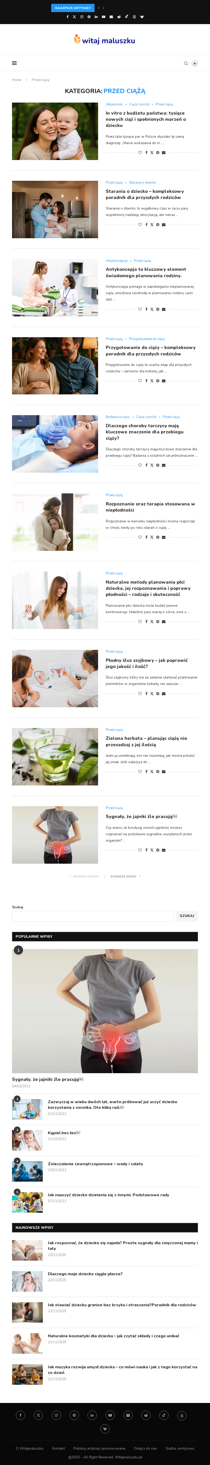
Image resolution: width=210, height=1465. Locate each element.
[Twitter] (74, 17)
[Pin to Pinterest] (157, 152)
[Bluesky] (142, 17)
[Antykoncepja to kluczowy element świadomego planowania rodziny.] (55, 287)
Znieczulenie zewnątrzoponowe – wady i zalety (95, 1164)
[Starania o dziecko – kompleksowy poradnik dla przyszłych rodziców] (55, 209)
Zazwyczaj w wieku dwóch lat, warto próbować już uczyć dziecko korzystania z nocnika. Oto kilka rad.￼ (112, 1104)
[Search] (185, 63)
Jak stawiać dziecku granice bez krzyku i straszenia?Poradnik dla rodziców (122, 1305)
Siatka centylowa (180, 1448)
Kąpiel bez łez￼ (64, 1133)
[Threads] (134, 17)
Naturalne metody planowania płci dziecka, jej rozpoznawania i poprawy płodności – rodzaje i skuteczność (148, 588)
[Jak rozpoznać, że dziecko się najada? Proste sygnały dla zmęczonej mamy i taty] (27, 1250)
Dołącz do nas (145, 1448)
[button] (99, 8)
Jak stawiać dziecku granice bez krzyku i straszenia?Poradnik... (109, 8)
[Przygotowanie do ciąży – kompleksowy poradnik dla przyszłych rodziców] (55, 366)
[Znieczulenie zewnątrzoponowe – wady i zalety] (27, 1171)
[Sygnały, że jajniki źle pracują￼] (55, 835)
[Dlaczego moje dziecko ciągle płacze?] (27, 1281)
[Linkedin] (96, 17)
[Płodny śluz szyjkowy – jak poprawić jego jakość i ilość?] (55, 678)
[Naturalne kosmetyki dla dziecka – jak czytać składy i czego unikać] (27, 1343)
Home (16, 80)
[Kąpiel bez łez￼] (27, 1140)
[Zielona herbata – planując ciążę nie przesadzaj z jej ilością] (55, 756)
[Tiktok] (126, 17)
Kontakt (58, 1448)
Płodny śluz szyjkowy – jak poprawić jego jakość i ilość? (147, 663)
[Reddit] (119, 17)
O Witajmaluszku (30, 1448)
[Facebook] (67, 17)
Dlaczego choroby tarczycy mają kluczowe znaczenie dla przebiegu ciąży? (145, 432)
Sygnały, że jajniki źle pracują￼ (141, 816)
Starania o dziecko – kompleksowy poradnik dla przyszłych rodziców (145, 194)
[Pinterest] (89, 17)
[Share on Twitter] (152, 152)
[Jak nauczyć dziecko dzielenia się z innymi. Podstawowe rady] (27, 1202)
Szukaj (17, 907)
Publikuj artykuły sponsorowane (99, 1448)
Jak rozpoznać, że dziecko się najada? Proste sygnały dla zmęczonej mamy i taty (123, 1245)
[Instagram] (81, 17)
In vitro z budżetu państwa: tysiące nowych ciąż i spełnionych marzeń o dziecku (146, 119)
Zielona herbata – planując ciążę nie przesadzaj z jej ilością (146, 741)
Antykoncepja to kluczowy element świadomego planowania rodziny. (146, 272)
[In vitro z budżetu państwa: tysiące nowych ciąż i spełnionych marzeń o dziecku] (55, 131)
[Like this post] (140, 152)
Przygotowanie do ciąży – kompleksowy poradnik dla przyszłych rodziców (151, 350)
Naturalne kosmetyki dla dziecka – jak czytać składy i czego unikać (113, 1336)
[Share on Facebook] (146, 152)
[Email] (111, 17)
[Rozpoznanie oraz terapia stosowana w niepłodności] (55, 522)
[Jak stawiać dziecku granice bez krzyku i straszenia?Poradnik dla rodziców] (27, 1312)
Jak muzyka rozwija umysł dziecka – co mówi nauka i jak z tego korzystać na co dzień (122, 1370)
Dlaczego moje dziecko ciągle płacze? (85, 1274)
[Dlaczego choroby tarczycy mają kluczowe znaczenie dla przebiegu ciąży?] (55, 444)
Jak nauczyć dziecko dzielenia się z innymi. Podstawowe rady (108, 1195)
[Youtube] (103, 17)
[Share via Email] (163, 152)
